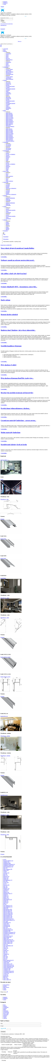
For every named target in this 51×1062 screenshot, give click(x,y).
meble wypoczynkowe (9, 920)
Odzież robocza (9, 59)
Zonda (2, 479)
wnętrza (6, 962)
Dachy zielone (5, 300)
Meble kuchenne (9, 120)
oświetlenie (6, 931)
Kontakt (5, 986)
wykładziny (6, 969)
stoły (5, 951)
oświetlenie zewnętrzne (9, 933)
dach (5, 874)
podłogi (6, 938)
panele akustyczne (8, 935)
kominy (5, 897)
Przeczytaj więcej (45, 1044)
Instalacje (5, 195)
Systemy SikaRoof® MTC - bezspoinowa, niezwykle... (19, 287)
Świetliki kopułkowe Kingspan (11, 346)
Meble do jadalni (9, 115)
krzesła (5, 900)
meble (5, 908)
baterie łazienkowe (8, 866)
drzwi (5, 881)
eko (5, 883)
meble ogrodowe (7, 916)
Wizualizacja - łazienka (5, 755)
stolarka (5, 950)
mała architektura (7, 906)
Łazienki (7, 87)
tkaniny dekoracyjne (8, 960)
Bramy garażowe (9, 176)
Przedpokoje (8, 93)
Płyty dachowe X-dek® (8, 365)
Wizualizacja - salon (5, 597)
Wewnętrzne (8, 144)
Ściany (7, 54)
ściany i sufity (7, 979)
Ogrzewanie (5, 182)
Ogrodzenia (8, 212)
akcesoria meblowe (8, 860)
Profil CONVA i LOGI (5, 657)
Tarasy (7, 211)
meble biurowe (7, 909)
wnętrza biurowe (7, 963)
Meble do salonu (9, 116)
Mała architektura (9, 71)
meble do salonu (8, 912)
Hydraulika (8, 200)
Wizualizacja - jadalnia (5, 736)
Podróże (7, 223)
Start (4, 234)
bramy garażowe (7, 869)
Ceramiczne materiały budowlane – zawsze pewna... (18, 420)
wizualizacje (6, 961)
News (4, 50)
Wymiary (2, 519)
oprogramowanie (8, 929)
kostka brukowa (7, 899)
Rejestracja (5, 230)
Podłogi (7, 153)
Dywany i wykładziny (10, 154)
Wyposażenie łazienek (10, 88)
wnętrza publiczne (8, 967)
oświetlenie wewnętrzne (9, 932)
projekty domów (8, 942)
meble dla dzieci (7, 910)
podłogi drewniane (8, 939)
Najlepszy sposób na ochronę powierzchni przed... (18, 260)
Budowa (5, 51)
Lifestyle (5, 219)
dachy (5, 875)
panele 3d (6, 934)
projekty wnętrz (7, 943)
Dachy (7, 57)
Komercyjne (8, 84)
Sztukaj (4, 989)
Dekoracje (8, 156)
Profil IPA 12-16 (4, 795)
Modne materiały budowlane (10, 432)
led (4, 904)
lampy (5, 903)
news (5, 921)
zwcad (5, 974)
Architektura (5, 67)
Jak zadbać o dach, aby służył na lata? (14, 273)
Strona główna (6, 984)
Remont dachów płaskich (9, 314)
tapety (5, 956)
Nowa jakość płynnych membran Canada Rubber (17, 248)
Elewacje (8, 58)
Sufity (7, 160)
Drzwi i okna (6, 171)
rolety (5, 946)
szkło (5, 955)
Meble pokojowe (9, 124)
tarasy (5, 957)
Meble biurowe (9, 113)
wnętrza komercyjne (8, 965)
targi (5, 959)
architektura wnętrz (8, 865)
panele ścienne (7, 937)
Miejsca (7, 224)
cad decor (6, 872)
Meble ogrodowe (9, 122)
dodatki (5, 878)
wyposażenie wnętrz (8, 972)
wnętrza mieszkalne (8, 966)
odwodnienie (7, 922)
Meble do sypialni (9, 117)
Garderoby (8, 92)
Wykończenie (6, 150)
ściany (5, 978)
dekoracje (6, 876)
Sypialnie (8, 90)
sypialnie (6, 954)
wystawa (6, 973)
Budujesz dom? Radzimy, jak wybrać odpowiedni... (18, 330)
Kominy (7, 187)
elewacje (6, 885)
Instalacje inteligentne (10, 198)
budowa (6, 870)
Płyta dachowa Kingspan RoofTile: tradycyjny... (17, 378)
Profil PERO (3, 578)
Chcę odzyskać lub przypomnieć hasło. (7, 23)
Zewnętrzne (8, 145)
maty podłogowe (7, 905)
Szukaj (4, 988)
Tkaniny (7, 155)
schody (5, 948)
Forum (4, 4)
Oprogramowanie (9, 74)
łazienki (5, 976)
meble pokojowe (7, 917)
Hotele (7, 222)
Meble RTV (8, 125)
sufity (5, 952)
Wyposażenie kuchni (10, 86)
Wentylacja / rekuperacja (11, 188)
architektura (7, 863)
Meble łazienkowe (10, 121)
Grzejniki (8, 184)
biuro (5, 868)
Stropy (7, 56)
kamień (5, 894)
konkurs (6, 898)
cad (5, 871)
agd (4, 859)
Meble (4, 110)
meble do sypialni (8, 914)
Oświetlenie (5, 142)
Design (7, 94)
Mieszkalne (8, 82)
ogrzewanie (6, 926)
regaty (5, 944)
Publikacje (5, 2)
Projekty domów (9, 69)
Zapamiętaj (3, 22)
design (5, 877)
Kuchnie (7, 85)
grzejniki (6, 889)
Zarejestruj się (3, 25)
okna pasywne (7, 928)
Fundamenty (8, 53)
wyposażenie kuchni (8, 971)
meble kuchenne (7, 915)
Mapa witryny (6, 987)
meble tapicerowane (8, 919)
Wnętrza (5, 80)
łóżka (5, 977)
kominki (6, 895)
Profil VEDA (3, 538)
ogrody (6, 923)
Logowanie (5, 48)
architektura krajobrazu (9, 864)
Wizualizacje (8, 73)
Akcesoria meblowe (10, 126)
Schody (7, 158)
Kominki (8, 185)
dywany (6, 882)
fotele (5, 887)
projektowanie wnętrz (8, 940)
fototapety (6, 888)
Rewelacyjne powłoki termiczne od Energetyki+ (17, 393)
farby (5, 886)
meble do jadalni (7, 911)
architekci (6, 861)
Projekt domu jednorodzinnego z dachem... (15, 408)
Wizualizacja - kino (5, 499)
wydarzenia (7, 968)
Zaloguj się (19, 41)
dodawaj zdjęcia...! (4, 459)
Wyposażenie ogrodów (10, 210)
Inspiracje (5, 1)
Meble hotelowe (9, 119)
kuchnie (5, 902)
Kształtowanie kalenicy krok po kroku (14, 444)
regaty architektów (8, 945)
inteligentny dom (7, 893)
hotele (5, 891)
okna (5, 927)
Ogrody (4, 206)
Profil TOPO (3, 558)
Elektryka (8, 199)
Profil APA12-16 (4, 716)
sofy (5, 949)
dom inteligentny (7, 880)
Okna (7, 175)
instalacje (6, 892)
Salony (7, 91)
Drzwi (7, 173)
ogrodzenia (6, 925)
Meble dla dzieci (9, 114)
